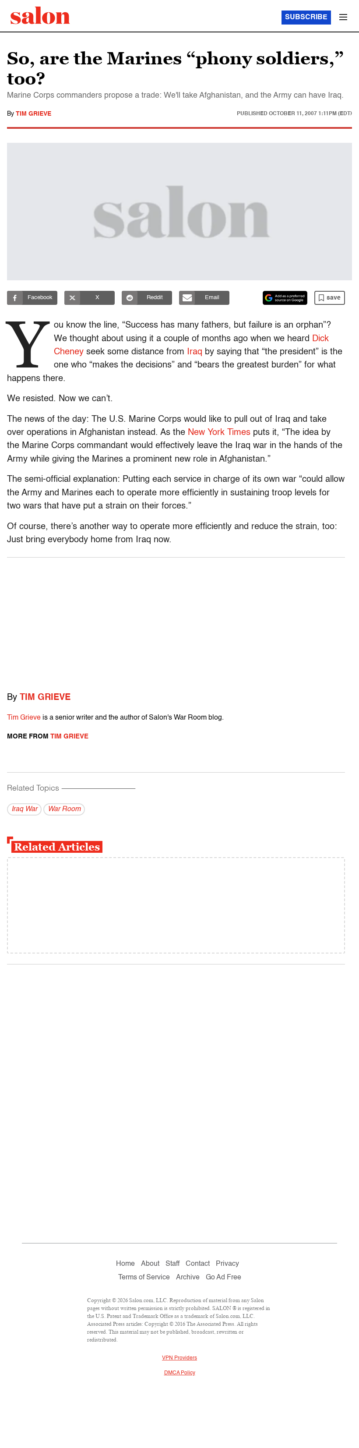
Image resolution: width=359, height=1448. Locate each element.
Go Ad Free (223, 1277)
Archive (188, 1277)
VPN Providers (179, 1358)
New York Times (219, 432)
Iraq (196, 352)
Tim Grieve (33, 114)
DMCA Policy (179, 1373)
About (150, 1264)
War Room (64, 809)
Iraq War (24, 809)
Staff (172, 1264)
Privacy (227, 1264)
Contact (198, 1264)
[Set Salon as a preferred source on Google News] (285, 298)
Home (125, 1264)
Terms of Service (144, 1277)
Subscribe (306, 17)
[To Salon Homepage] (40, 15)
